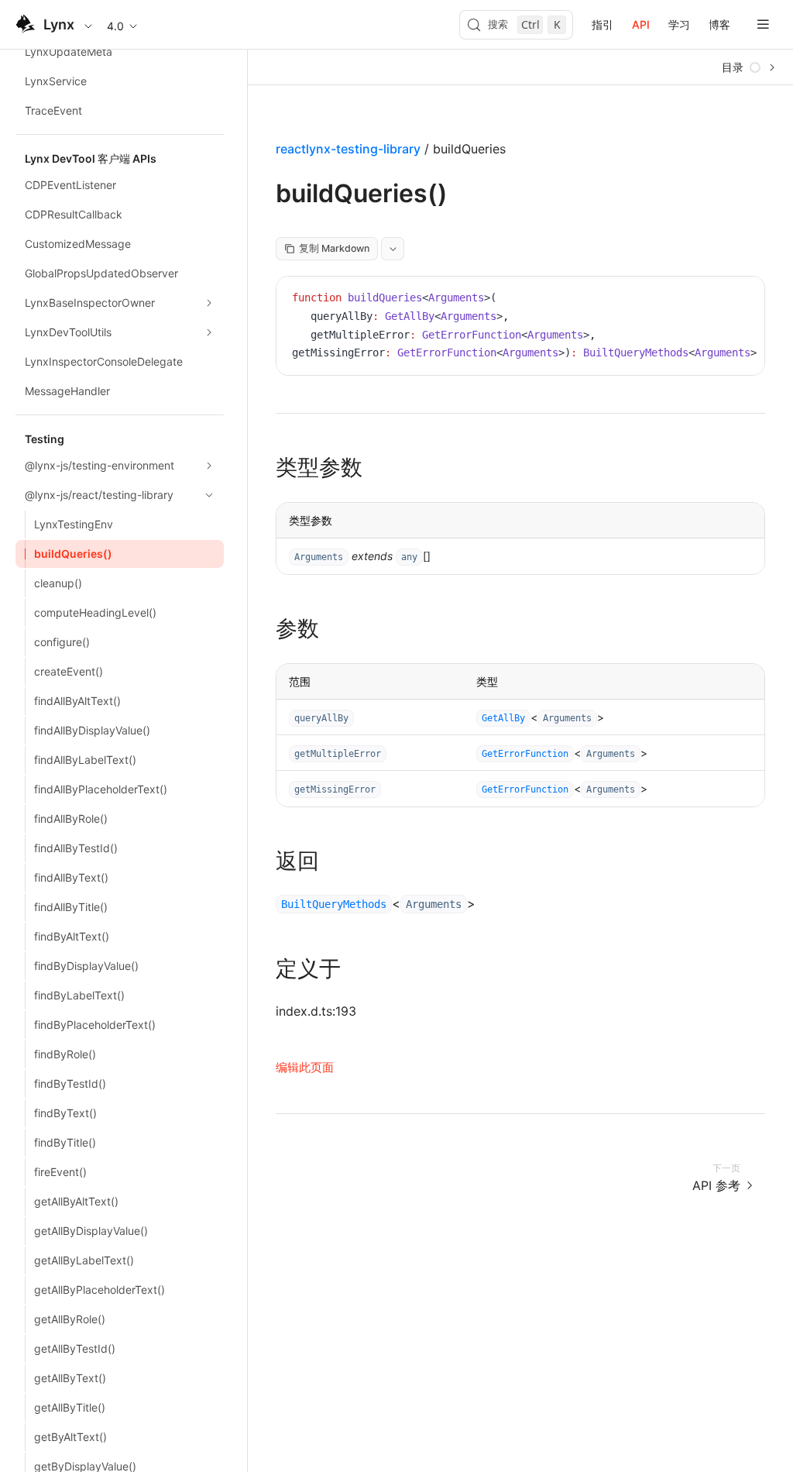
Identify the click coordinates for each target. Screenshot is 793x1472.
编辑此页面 (305, 1067)
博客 (719, 24)
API (641, 24)
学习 (679, 24)
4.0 (115, 26)
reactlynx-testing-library (348, 148)
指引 (602, 24)
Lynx (58, 24)
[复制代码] (741, 300)
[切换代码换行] (718, 300)
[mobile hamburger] (763, 24)
